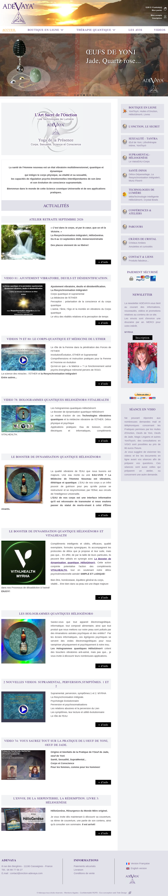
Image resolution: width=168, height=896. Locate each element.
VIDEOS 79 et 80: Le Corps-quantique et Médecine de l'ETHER (56, 339)
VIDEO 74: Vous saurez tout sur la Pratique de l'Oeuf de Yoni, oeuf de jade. (56, 743)
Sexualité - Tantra (143, 142)
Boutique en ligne (143, 111)
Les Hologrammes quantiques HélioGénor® (56, 613)
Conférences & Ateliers (140, 212)
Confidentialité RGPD (89, 893)
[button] (75, 95)
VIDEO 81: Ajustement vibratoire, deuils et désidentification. (56, 278)
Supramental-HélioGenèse (139, 158)
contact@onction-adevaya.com (26, 873)
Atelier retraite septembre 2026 (56, 219)
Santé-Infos (144, 175)
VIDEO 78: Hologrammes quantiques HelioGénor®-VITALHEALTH (56, 400)
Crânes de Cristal (142, 242)
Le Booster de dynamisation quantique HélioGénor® (56, 457)
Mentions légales (71, 893)
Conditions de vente (84, 873)
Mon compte (156, 15)
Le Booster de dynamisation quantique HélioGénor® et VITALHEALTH (56, 533)
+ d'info (103, 262)
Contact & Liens (141, 258)
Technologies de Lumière (144, 194)
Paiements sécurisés (85, 866)
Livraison (78, 869)
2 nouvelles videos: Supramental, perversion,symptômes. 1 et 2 (56, 684)
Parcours (136, 226)
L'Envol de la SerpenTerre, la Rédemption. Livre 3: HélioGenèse (56, 800)
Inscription (157, 18)
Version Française (140, 863)
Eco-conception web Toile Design (113, 893)
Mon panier (157, 10)
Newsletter (142, 294)
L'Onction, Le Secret (144, 126)
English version (139, 868)
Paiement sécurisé (142, 272)
